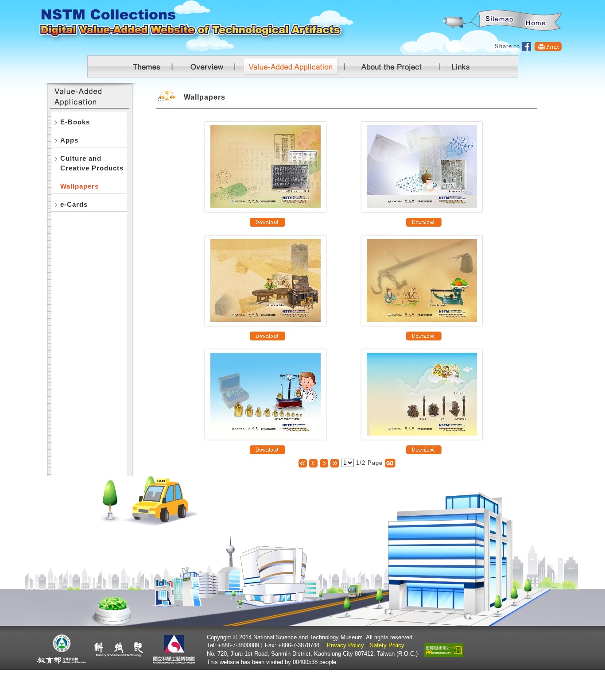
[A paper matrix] (422, 166)
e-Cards (74, 204)
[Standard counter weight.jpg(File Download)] (267, 449)
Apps (69, 140)
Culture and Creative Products (92, 163)
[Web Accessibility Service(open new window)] (443, 649)
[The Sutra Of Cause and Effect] (265, 166)
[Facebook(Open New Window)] (526, 46)
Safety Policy (387, 645)
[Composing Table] (265, 280)
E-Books (75, 122)
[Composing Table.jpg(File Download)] (267, 335)
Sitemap (498, 20)
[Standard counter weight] (265, 394)
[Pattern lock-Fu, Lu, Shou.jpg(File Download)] (424, 449)
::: (442, 4)
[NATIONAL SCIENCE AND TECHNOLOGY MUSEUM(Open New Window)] (175, 649)
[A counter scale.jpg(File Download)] (424, 335)
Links (458, 66)
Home (536, 20)
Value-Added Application (295, 66)
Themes (147, 66)
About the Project (391, 66)
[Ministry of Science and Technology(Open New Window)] (118, 649)
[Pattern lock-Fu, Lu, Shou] (422, 394)
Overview (209, 66)
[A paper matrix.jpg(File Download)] (424, 221)
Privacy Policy (345, 645)
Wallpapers (79, 186)
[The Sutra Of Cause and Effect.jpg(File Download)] (267, 221)
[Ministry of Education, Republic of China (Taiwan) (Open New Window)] (62, 649)
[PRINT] (548, 46)
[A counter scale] (422, 280)
